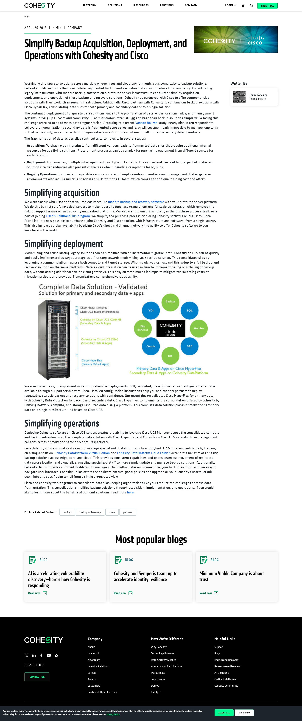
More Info (244, 712)
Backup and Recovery (226, 660)
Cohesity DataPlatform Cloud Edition (144, 453)
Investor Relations (98, 666)
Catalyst (155, 692)
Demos (155, 685)
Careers (92, 672)
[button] (65, 577)
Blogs (217, 653)
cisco (112, 512)
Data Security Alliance (163, 660)
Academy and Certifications (166, 666)
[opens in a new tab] (26, 656)
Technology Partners (162, 653)
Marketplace (158, 672)
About (91, 647)
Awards (92, 679)
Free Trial (267, 5)
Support (219, 647)
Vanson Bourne (146, 122)
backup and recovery (90, 512)
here (130, 492)
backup (67, 512)
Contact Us (37, 677)
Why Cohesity (159, 647)
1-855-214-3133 (34, 665)
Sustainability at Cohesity (102, 692)
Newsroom (94, 660)
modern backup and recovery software (136, 202)
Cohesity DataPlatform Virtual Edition (82, 453)
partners (127, 512)
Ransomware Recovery (227, 666)
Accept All (224, 712)
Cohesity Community (226, 685)
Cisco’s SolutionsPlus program (68, 216)
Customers (94, 685)
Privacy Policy (113, 714)
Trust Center (158, 679)
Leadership (94, 653)
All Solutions (221, 672)
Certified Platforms (225, 679)
